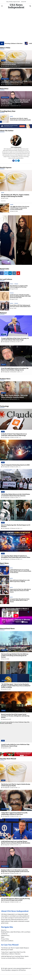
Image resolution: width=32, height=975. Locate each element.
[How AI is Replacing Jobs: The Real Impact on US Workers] (16, 510)
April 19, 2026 (14, 66)
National (3, 334)
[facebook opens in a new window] (2, 273)
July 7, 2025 (13, 308)
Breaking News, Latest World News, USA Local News (15, 932)
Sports (11, 115)
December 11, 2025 (16, 371)
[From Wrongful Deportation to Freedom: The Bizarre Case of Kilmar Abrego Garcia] (16, 355)
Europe (3, 710)
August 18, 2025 (14, 288)
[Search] (30, 6)
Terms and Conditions (7, 940)
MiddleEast (4, 650)
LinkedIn (18, 161)
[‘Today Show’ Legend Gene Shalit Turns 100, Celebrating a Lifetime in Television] (16, 800)
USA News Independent (16, 5)
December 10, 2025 (6, 689)
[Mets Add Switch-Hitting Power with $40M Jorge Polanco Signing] (4, 580)
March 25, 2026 (15, 84)
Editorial (3, 894)
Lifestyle (16, 283)
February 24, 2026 (15, 341)
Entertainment (5, 78)
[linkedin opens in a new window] (10, 273)
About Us (3, 930)
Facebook (13, 161)
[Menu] (2, 6)
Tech (3, 431)
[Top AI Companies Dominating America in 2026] (16, 450)
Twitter (16, 161)
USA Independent (6, 66)
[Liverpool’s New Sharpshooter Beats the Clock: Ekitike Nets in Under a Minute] (4, 599)
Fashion (11, 283)
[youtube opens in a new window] (18, 273)
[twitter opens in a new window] (6, 273)
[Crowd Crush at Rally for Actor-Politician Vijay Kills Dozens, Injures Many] (16, 732)
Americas (4, 680)
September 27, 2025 (6, 747)
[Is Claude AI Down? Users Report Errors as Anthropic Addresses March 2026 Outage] (16, 419)
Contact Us (4, 933)
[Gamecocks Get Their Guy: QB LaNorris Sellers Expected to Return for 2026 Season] (4, 589)
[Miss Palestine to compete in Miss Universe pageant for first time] (4, 286)
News (2, 937)
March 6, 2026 (15, 211)
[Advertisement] (16, 25)
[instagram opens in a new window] (14, 273)
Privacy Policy (5, 939)
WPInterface (22, 970)
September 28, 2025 (6, 719)
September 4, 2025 (14, 399)
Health (3, 60)
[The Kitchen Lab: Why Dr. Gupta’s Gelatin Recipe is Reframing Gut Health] (16, 180)
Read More (5, 200)
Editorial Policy (5, 935)
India (3, 740)
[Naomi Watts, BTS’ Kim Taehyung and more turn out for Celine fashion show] (4, 305)
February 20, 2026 (15, 559)
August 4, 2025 (14, 299)
